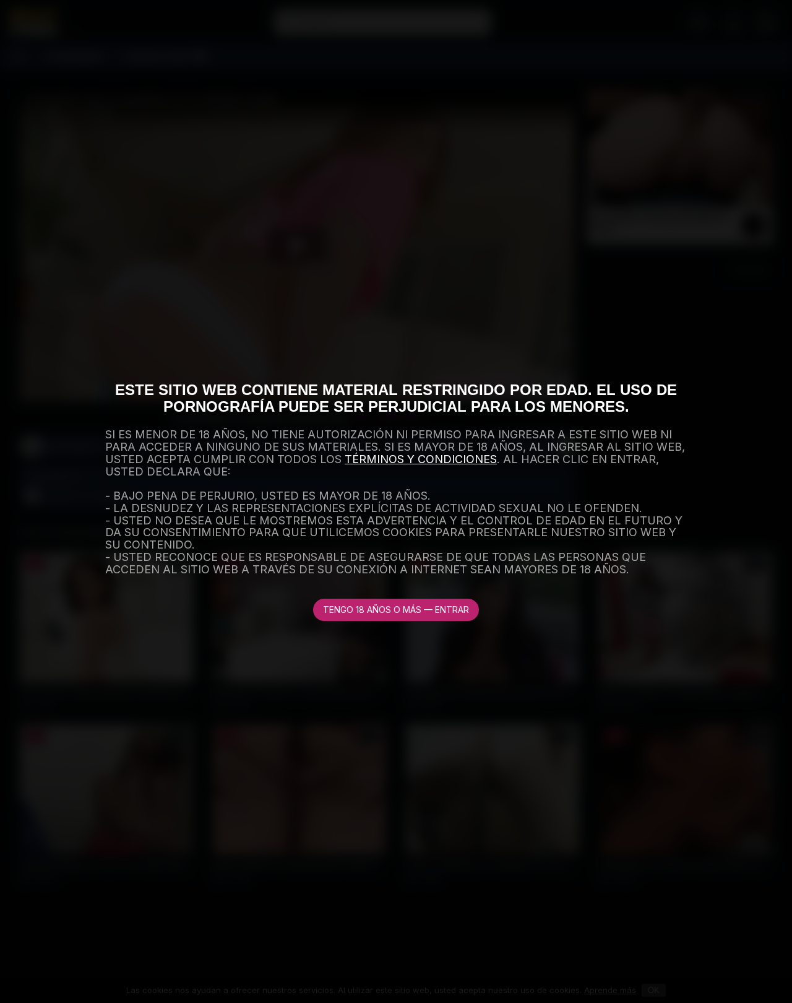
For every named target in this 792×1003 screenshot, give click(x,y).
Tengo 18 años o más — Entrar (396, 609)
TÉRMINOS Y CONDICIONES (421, 459)
